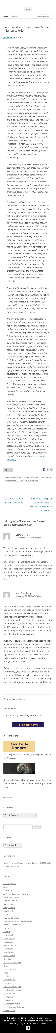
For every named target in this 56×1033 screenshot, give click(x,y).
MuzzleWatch (9, 955)
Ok (28, 1028)
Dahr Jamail (8, 904)
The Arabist (8, 1000)
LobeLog (7, 931)
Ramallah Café (9, 979)
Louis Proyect (9, 938)
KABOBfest (8, 928)
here (5, 787)
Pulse (5, 973)
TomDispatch (9, 1010)
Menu (28, 9)
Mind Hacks (8, 948)
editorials (44, 780)
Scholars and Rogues (12, 986)
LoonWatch (8, 935)
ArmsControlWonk (11, 897)
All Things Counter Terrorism (15, 894)
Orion (5, 966)
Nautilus (7, 959)
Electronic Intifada (11, 918)
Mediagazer (8, 942)
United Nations (45, 477)
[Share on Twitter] (48, 469)
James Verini (9, 37)
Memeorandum (10, 945)
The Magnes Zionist (11, 1003)
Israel (27, 477)
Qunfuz (6, 976)
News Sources (32, 480)
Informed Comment (12, 924)
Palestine (34, 477)
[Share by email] (51, 469)
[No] (52, 1023)
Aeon (5, 887)
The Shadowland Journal (13, 1007)
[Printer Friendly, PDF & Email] (8, 470)
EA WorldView (9, 911)
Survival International (12, 990)
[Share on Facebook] (44, 469)
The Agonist (8, 997)
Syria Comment (10, 993)
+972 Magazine (9, 883)
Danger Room (9, 907)
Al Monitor (7, 890)
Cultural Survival (10, 900)
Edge (5, 914)
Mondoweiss (8, 952)
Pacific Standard (10, 969)
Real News (7, 983)
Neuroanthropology (12, 962)
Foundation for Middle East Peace (17, 921)
